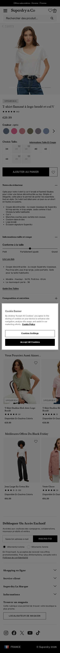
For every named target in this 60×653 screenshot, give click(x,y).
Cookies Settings (30, 333)
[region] (30, 326)
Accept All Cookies (30, 342)
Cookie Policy (28, 324)
